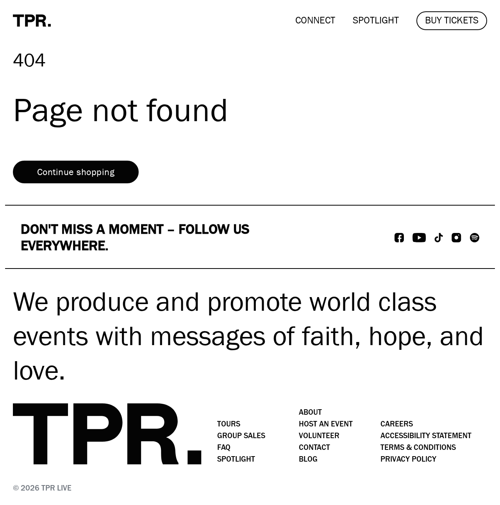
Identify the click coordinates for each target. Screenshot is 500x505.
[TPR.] (32, 20)
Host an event (326, 424)
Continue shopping (75, 172)
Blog (308, 459)
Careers (396, 424)
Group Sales (241, 436)
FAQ (223, 447)
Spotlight (236, 459)
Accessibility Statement (425, 436)
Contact (314, 447)
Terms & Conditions (418, 447)
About (310, 412)
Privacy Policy (408, 459)
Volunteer (319, 436)
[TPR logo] (107, 433)
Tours (228, 424)
